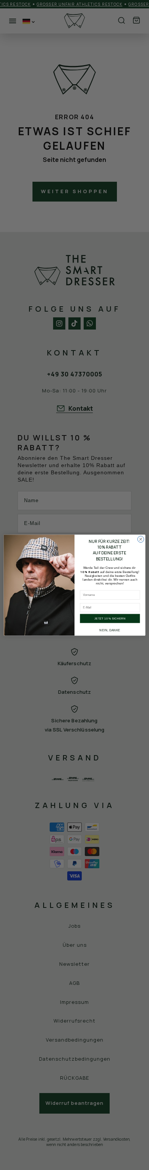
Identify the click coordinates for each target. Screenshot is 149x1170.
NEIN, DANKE (109, 630)
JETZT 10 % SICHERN (109, 618)
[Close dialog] (141, 539)
